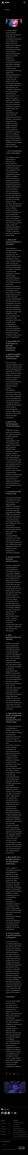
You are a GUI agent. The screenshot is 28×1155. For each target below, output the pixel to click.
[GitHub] (2, 1113)
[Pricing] (9, 1131)
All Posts (6, 10)
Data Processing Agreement (20, 1135)
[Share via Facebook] (6, 1074)
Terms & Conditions (18, 1122)
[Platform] (9, 1126)
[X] (12, 1113)
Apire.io (6, 1109)
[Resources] (9, 1134)
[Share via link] (18, 1074)
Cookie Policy (16, 1124)
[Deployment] (9, 1129)
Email (4, 1145)
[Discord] (5, 1113)
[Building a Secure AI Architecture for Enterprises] (14, 1087)
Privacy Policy (16, 1126)
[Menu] (24, 2)
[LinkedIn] (15, 1113)
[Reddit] (9, 1113)
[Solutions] (9, 1123)
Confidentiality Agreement (19, 1132)
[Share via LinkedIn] (14, 1074)
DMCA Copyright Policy (19, 1130)
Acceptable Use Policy (18, 1128)
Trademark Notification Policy (20, 1137)
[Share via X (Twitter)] (10, 1074)
